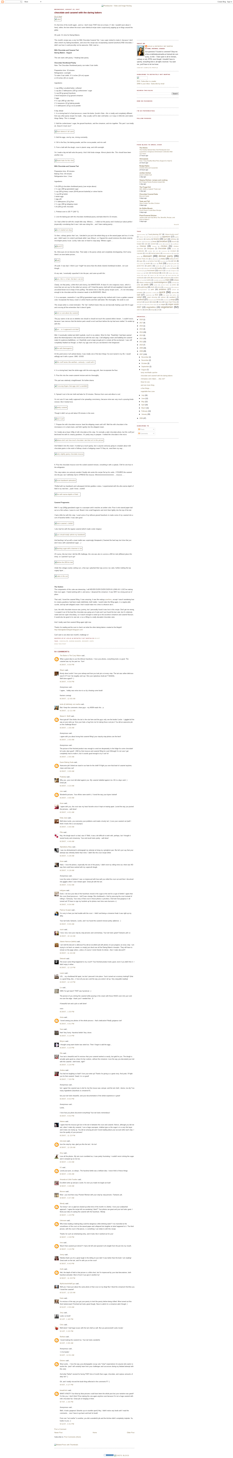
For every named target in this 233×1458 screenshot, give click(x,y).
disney (156, 259)
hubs (167, 270)
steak (154, 302)
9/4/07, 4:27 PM (66, 1385)
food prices (140, 263)
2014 (141, 332)
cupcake (139, 253)
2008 (141, 351)
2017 (141, 323)
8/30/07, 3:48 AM (67, 1186)
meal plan (162, 275)
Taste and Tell (144, 201)
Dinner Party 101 (142, 259)
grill (163, 266)
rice (156, 295)
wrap (152, 310)
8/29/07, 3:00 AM (67, 771)
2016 (141, 326)
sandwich (172, 297)
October (144, 363)
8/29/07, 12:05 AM (67, 699)
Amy (61, 1153)
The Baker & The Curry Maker (70, 655)
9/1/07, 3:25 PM (66, 1331)
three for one (145, 382)
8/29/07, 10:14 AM (67, 936)
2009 (141, 348)
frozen (154, 263)
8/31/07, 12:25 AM (67, 1293)
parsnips (174, 282)
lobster (171, 273)
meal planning (172, 275)
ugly (157, 304)
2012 (141, 338)
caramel (153, 244)
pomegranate (167, 287)
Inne (61, 1243)
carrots (160, 244)
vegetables (151, 307)
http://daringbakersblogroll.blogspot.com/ (68, 630)
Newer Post (58, 1432)
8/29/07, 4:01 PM (67, 1024)
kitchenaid (155, 273)
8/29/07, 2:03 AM (67, 740)
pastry (155, 285)
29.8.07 (97, 638)
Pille (61, 832)
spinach (139, 302)
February (144, 411)
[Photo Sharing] (57, 19)
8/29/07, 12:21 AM (67, 711)
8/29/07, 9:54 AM (67, 904)
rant (138, 295)
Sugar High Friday (170, 302)
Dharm (62, 670)
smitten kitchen (145, 173)
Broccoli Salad (144, 196)
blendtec (139, 241)
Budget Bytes (144, 166)
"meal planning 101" (155, 234)
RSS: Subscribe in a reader (146, 81)
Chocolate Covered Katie (148, 194)
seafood (140, 299)
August (144, 370)
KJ (61, 1167)
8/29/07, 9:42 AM (67, 885)
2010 (141, 345)
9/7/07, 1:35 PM (66, 1402)
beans (156, 239)
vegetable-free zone (148, 391)
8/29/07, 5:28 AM (67, 856)
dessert (85, 641)
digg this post (60, 644)
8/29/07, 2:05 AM (67, 757)
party (138, 285)
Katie (61, 1298)
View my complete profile (147, 67)
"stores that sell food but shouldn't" (149, 237)
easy (163, 259)
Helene (62, 1121)
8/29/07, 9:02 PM (67, 1116)
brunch (174, 241)
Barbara (62, 1337)
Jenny (62, 1255)
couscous (164, 251)
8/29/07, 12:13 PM (67, 967)
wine (146, 310)
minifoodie (140, 277)
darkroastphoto (167, 253)
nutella (148, 280)
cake (146, 244)
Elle (61, 1053)
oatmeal (160, 280)
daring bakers (75, 641)
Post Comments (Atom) (72, 1437)
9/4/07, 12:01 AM (67, 1355)
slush (62, 929)
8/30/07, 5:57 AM (67, 1198)
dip (152, 259)
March (143, 408)
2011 (141, 342)
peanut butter (165, 285)
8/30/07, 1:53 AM (67, 1162)
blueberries (147, 241)
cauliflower (176, 244)
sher (61, 791)
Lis (61, 987)
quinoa (174, 292)
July (143, 395)
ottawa (176, 280)
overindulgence (160, 282)
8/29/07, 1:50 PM (67, 1012)
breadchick (63, 1390)
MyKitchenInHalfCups (67, 1284)
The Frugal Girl (145, 187)
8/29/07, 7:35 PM (67, 1079)
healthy (159, 268)
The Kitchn (143, 148)
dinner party (166, 256)
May (143, 402)
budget (139, 244)
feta (169, 261)
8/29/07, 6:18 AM (67, 870)
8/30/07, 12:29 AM (67, 1147)
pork (152, 289)
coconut (174, 248)
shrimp (158, 299)
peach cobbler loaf (145, 175)
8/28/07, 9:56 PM (67, 665)
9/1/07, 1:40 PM (66, 1319)
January (144, 414)
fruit (160, 263)
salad (139, 297)
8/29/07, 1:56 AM (67, 728)
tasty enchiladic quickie (149, 372)
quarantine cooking (151, 292)
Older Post (130, 1432)
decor (138, 256)
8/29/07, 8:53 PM (67, 1099)
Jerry (61, 1313)
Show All (176, 224)
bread (154, 241)
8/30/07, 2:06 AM (67, 1174)
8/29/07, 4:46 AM (67, 841)
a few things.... (146, 388)
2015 (141, 329)
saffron (174, 295)
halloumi (139, 268)
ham (153, 268)
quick (162, 292)
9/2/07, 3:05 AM (66, 1343)
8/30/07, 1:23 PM (67, 1215)
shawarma (151, 299)
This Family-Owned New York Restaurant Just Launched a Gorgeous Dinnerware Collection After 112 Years (156, 152)
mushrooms (157, 277)
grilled (168, 266)
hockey (168, 268)
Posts (142, 429)
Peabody (63, 777)
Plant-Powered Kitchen (148, 215)
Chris (61, 1325)
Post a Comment (60, 1429)
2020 (141, 319)
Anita (61, 1017)
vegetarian (167, 307)
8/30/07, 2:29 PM (67, 1237)
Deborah (63, 958)
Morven (62, 1191)
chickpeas (150, 248)
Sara (61, 1029)
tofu (138, 304)
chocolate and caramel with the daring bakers (78, 12)
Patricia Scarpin (65, 910)
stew (160, 302)
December (145, 357)
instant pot (140, 273)
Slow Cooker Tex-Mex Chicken (149, 203)
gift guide (174, 263)
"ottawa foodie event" (172, 234)
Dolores (62, 1360)
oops (92, 641)
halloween (146, 268)
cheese (143, 246)
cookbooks (140, 251)
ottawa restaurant (145, 282)
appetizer (166, 237)
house (174, 268)
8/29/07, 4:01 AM (67, 812)
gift (168, 263)
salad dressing (152, 297)
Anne (61, 803)
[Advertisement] (155, 22)
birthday (173, 239)
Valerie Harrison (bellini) (68, 941)
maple (145, 275)
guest (174, 266)
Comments (144, 433)
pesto (174, 285)
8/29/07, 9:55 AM (67, 924)
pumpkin (140, 292)
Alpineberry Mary (66, 847)
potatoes (162, 289)
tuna (142, 304)
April (143, 405)
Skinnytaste (143, 159)
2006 (141, 418)
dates (175, 253)
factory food (153, 261)
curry (146, 253)
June (143, 398)
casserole (167, 244)
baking (148, 239)
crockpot (173, 251)
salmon (163, 297)
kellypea (63, 890)
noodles (176, 277)
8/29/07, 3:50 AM (67, 798)
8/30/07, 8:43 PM (67, 1264)
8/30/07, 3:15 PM (67, 1249)
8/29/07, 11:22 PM (67, 1135)
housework (151, 270)
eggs (140, 261)
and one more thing (147, 385)
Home (95, 1432)
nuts (155, 280)
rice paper (166, 295)
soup (173, 299)
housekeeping (141, 270)
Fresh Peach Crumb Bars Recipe (150, 210)
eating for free (174, 259)
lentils (164, 273)
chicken (164, 246)
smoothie (165, 299)
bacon (141, 239)
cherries (154, 246)
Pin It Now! (58, 16)
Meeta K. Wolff (65, 716)
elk (146, 261)
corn (157, 251)
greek (157, 266)
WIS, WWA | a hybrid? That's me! (150, 189)
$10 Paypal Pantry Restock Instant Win (152, 182)
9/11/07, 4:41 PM (67, 1424)
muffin (148, 277)
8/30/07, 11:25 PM (67, 1278)
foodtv (148, 263)
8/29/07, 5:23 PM (67, 1048)
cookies (150, 251)
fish (175, 261)
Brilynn (62, 1041)
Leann (62, 973)
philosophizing (142, 287)
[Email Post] (100, 638)
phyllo (153, 287)
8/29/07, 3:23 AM (67, 786)
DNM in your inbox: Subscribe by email (150, 84)
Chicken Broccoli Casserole (148, 168)
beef (165, 239)
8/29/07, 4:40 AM (67, 827)
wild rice (139, 310)
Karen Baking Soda (66, 762)
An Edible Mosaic (146, 208)
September (145, 366)
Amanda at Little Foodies (68, 1179)
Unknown (63, 1220)
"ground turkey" (141, 234)
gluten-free (140, 266)
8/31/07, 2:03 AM (67, 1307)
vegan (163, 304)
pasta (146, 285)
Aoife (61, 1269)
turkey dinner (150, 304)
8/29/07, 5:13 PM (67, 1036)
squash (147, 302)
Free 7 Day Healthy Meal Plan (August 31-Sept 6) (155, 161)
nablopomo (167, 277)
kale (147, 273)
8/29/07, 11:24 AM (67, 953)
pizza (159, 287)
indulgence (174, 270)
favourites (163, 261)
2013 (141, 335)
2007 (141, 354)
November (145, 360)
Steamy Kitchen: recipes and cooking (153, 180)
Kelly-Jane (63, 818)
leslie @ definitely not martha (70, 704)
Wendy (62, 1203)
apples (177, 237)
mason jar (153, 275)
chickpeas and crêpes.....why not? (153, 379)
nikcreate (63, 1141)
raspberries (149, 295)
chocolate (64, 641)
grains (149, 266)
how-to (160, 270)
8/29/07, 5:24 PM (67, 1065)
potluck (174, 289)
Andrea (62, 1070)
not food (141, 280)
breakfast (163, 241)
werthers (109, 599)
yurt (158, 310)
